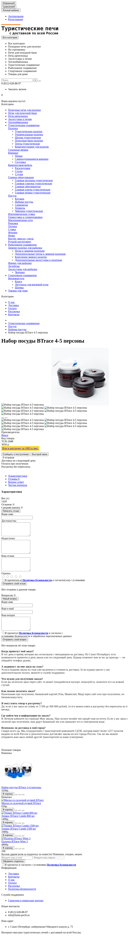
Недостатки (8, 538)
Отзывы (13, 479)
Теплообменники (18, 122)
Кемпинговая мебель (20, 165)
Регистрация (15, 19)
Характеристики (17, 475)
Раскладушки (22, 168)
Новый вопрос (10, 598)
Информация (8, 867)
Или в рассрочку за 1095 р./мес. (20, 448)
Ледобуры (14, 266)
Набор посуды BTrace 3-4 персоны (21, 787)
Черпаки (20, 272)
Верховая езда (16, 278)
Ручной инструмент (19, 241)
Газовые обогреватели (28, 186)
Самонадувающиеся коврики (31, 159)
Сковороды (21, 204)
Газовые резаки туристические (32, 192)
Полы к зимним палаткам (30, 250)
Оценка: (6, 573)
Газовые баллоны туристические (34, 180)
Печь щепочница (18, 116)
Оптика (12, 226)
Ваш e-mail (7, 608)
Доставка (13, 305)
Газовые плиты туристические (32, 189)
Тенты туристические (27, 143)
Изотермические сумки (21, 214)
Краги (18, 281)
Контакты (13, 314)
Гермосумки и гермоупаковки (25, 217)
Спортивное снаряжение (22, 275)
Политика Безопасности (22, 888)
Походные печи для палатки (24, 110)
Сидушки (20, 162)
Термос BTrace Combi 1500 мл (18, 828)
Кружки (19, 198)
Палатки (13, 128)
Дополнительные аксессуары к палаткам (38, 260)
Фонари (12, 232)
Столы (19, 171)
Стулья (19, 174)
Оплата (12, 308)
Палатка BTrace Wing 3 (14, 841)
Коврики (13, 152)
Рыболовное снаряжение (22, 244)
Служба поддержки (12, 894)
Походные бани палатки (29, 140)
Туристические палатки (28, 131)
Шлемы (19, 287)
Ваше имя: (7, 514)
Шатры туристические (28, 137)
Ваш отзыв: (8, 555)
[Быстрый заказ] (16, 794)
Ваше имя (7, 601)
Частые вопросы (17, 485)
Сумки (12, 229)
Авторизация (15, 16)
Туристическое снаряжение (24, 125)
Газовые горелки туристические (33, 183)
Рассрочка (14, 311)
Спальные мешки (18, 149)
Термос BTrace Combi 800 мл (18, 815)
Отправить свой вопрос (15, 639)
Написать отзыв (11, 511)
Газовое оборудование (21, 177)
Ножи (11, 235)
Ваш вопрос (8, 615)
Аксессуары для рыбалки (22, 269)
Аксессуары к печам (20, 119)
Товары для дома (18, 290)
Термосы (20, 208)
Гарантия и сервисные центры (25, 900)
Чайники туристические (29, 211)
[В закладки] (2, 417)
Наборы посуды (24, 201)
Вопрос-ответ (16, 482)
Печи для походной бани (22, 113)
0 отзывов (8, 457)
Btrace (4, 435)
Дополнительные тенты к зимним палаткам (40, 253)
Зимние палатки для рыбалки (25, 247)
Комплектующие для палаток (32, 146)
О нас (11, 302)
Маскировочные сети (20, 220)
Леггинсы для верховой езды (31, 284)
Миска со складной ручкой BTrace (21, 803)
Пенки (19, 155)
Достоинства (8, 520)
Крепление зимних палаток (31, 257)
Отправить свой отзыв (14, 583)
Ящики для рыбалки (20, 263)
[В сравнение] (6, 417)
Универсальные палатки (29, 134)
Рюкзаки (13, 223)
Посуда (12, 195)
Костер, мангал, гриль (21, 238)
